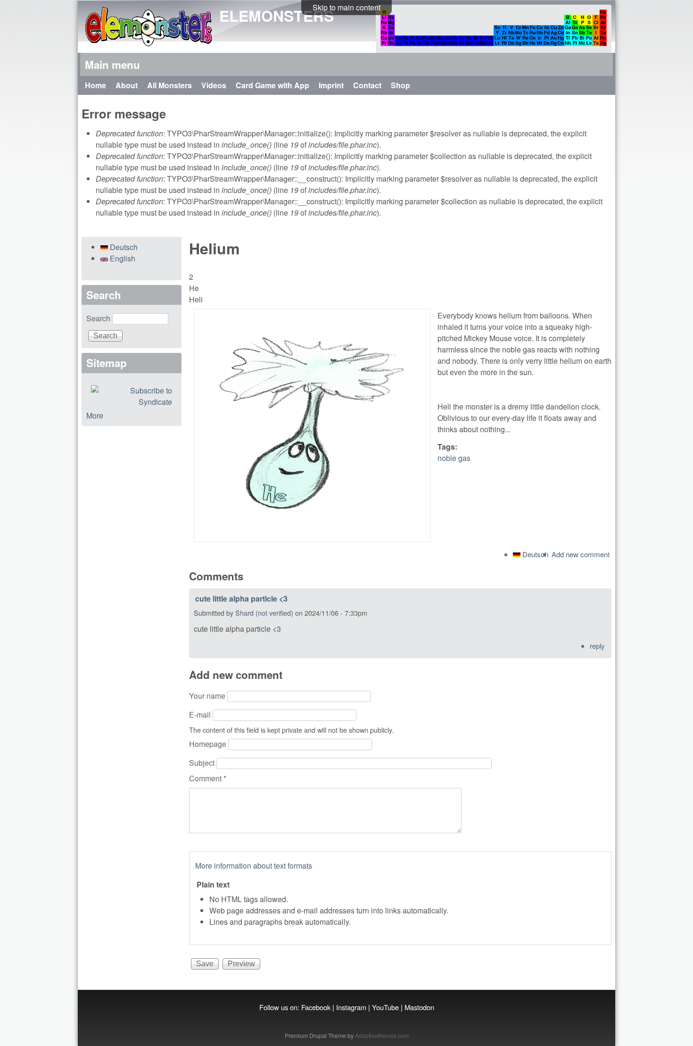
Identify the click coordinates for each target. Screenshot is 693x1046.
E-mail (201, 714)
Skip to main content (346, 7)
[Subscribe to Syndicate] (131, 396)
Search (99, 318)
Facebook (315, 1007)
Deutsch (534, 554)
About (127, 85)
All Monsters (169, 85)
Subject (202, 762)
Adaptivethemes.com (382, 1035)
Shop (400, 85)
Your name (208, 695)
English (121, 258)
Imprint (331, 85)
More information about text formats (253, 865)
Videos (213, 85)
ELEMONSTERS (276, 15)
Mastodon (419, 1007)
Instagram (351, 1007)
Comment (207, 778)
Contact (367, 85)
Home (95, 85)
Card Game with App (272, 85)
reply (597, 646)
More (94, 415)
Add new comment (581, 554)
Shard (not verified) (264, 613)
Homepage (208, 743)
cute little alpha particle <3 (241, 598)
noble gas (453, 457)
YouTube (385, 1007)
